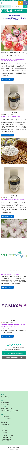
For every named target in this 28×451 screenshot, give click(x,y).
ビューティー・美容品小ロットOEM (9, 412)
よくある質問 (4, 432)
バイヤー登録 (4, 396)
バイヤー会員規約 (5, 398)
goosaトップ (4, 422)
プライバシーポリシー (6, 437)
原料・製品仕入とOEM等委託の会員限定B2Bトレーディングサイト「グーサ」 (14, 0)
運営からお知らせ (5, 424)
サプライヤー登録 (5, 416)
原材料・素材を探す (5, 404)
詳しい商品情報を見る (6, 79)
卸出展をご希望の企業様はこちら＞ (14, 357)
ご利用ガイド (4, 434)
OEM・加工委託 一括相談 (6, 408)
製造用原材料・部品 (6, 10)
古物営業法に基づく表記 (6, 439)
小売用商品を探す (5, 402)
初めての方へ (4, 430)
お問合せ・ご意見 (5, 440)
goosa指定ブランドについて (7, 435)
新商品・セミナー (5, 426)
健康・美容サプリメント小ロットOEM (9, 410)
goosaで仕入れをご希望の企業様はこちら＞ (14, 353)
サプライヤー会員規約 (6, 418)
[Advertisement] (14, 376)
